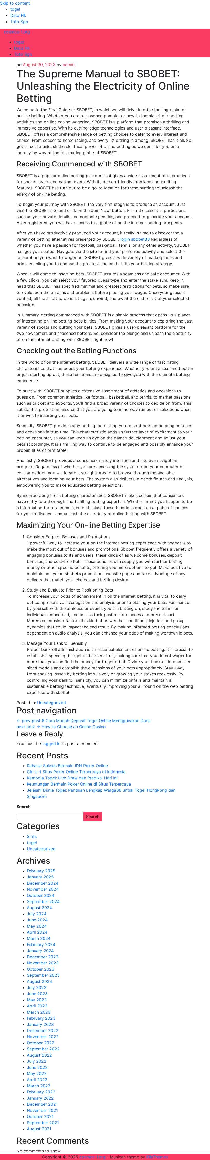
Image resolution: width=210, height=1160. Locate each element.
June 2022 (37, 1067)
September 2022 (43, 1048)
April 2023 (37, 1005)
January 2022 (40, 1098)
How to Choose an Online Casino (61, 726)
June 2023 (37, 993)
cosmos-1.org (17, 31)
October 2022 (40, 1042)
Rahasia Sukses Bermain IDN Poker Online (67, 765)
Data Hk (18, 15)
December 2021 (42, 1104)
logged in (51, 743)
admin (69, 64)
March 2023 (38, 1012)
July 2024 (36, 913)
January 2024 (40, 950)
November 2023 (43, 962)
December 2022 (42, 1030)
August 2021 (39, 1128)
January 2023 (40, 1024)
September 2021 (43, 1122)
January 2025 (40, 876)
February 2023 (41, 1018)
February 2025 (41, 870)
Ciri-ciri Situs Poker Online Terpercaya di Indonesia (76, 771)
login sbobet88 (135, 239)
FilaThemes (157, 1156)
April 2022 (37, 1079)
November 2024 (43, 889)
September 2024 (43, 901)
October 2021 (40, 1116)
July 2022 (36, 1061)
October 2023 (40, 969)
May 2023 (37, 999)
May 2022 (37, 1073)
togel (15, 9)
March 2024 (38, 938)
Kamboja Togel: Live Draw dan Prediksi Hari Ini (72, 777)
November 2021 (42, 1110)
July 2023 (36, 987)
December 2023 (42, 956)
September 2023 (43, 975)
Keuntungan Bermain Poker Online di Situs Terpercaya (79, 784)
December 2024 (42, 883)
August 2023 (39, 981)
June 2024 (37, 919)
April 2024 (37, 932)
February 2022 (41, 1091)
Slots (32, 836)
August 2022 (39, 1055)
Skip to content (15, 3)
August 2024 (39, 907)
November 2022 (43, 1036)
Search (24, 806)
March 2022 (38, 1085)
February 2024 (41, 944)
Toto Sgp (19, 21)
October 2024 (40, 895)
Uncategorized (51, 702)
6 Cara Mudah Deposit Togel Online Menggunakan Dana (84, 720)
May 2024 (37, 926)
